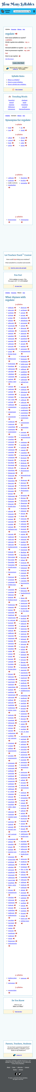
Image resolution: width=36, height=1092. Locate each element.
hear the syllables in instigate (28, 634)
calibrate (11, 178)
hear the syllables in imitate (14, 610)
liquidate (24, 665)
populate (23, 760)
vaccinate (11, 923)
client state (24, 397)
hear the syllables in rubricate (15, 812)
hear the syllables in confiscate (16, 421)
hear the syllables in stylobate (15, 862)
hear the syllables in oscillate (15, 736)
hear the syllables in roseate (27, 800)
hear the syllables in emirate (14, 519)
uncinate (23, 892)
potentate (24, 762)
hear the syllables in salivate (27, 811)
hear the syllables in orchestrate (17, 733)
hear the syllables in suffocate (28, 851)
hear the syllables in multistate (16, 708)
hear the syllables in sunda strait (22, 856)
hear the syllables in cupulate (15, 455)
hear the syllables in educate (14, 511)
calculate (11, 371)
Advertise (20, 1067)
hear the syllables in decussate (16, 465)
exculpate (24, 531)
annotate (23, 333)
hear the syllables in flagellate (28, 555)
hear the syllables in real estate (16, 983)
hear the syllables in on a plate (28, 721)
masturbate (12, 687)
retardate (11, 804)
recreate (23, 782)
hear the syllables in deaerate (15, 460)
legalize (23, 180)
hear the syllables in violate (26, 916)
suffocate (24, 852)
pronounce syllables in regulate (19, 56)
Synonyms (13, 29)
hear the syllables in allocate (15, 328)
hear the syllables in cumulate (15, 452)
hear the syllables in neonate (27, 708)
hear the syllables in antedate (28, 336)
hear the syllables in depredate (16, 481)
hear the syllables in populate (28, 760)
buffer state (24, 364)
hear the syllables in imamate (15, 607)
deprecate (24, 480)
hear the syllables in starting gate (9, 854)
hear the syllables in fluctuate (28, 557)
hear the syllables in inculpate (28, 621)
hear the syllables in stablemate (29, 834)
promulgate (24, 767)
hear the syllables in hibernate (28, 591)
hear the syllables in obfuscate (16, 723)
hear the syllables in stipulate (28, 841)
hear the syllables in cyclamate (16, 457)
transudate (24, 877)
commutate (24, 405)
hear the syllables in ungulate (15, 920)
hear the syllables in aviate (13, 351)
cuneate (23, 450)
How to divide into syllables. (17, 84)
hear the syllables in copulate (15, 437)
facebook (16, 1074)
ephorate (23, 524)
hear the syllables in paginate (28, 739)
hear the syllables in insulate (15, 641)
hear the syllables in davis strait (29, 455)
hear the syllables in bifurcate (28, 356)
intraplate (24, 641)
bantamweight (25, 351)
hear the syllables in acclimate (28, 310)
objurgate (24, 716)
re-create (11, 791)
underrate (11, 913)
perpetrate (24, 754)
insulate (10, 641)
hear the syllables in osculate (27, 729)
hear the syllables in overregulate (9, 993)
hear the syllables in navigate (15, 715)
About (8, 1067)
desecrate (24, 485)
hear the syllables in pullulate (15, 784)
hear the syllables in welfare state (22, 923)
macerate (24, 670)
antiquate (11, 338)
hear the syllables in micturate (16, 697)
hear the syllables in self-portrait (9, 836)
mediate (10, 689)
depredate (11, 481)
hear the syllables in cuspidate (28, 452)
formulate (11, 565)
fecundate (24, 547)
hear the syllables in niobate (27, 711)
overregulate (12, 990)
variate (10, 928)
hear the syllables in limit (13, 143)
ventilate (23, 911)
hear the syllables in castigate (15, 389)
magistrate (24, 672)
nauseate (23, 706)
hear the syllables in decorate (28, 460)
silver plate (24, 826)
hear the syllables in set (24, 127)
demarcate (11, 473)
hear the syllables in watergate (16, 941)
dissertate (24, 503)
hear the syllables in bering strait (9, 356)
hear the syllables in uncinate (28, 892)
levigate (23, 660)
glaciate (23, 575)
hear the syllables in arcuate (27, 344)
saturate (10, 827)
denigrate (11, 475)
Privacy (21, 1069)
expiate (23, 534)
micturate (11, 697)
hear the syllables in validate (15, 925)
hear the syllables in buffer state (29, 364)
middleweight (25, 690)
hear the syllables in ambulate (16, 331)
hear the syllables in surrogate (28, 859)
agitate (23, 326)
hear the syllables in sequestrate (17, 839)
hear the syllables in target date (16, 880)
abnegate (24, 307)
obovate (23, 719)
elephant (24, 100)
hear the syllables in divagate (15, 504)
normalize (24, 183)
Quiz (24, 29)
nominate (11, 720)
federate (11, 552)
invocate (23, 644)
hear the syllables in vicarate (27, 913)
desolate (11, 488)
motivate (24, 701)
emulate (23, 521)
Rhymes (19, 29)
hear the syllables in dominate (28, 508)
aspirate (23, 346)
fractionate (24, 565)
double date (12, 506)
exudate (23, 542)
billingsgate (12, 359)
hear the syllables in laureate (27, 657)
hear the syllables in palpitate (28, 741)
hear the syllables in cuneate (27, 450)
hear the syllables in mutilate (28, 703)
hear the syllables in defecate (15, 468)
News (13, 1067)
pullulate (11, 784)
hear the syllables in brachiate (15, 366)
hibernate (24, 591)
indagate (23, 623)
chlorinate (24, 392)
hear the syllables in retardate (15, 804)
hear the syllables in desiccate (15, 486)
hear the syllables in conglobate (29, 413)
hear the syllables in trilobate (28, 882)
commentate (12, 407)
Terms (15, 1069)
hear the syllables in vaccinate (15, 923)
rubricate (11, 812)
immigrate (24, 603)
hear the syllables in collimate (16, 404)
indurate (23, 626)
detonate (11, 491)
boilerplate (11, 364)
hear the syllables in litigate (14, 674)
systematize (25, 220)
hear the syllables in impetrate (28, 606)
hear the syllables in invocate (27, 644)
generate (23, 573)
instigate (23, 634)
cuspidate (24, 452)
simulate (11, 844)
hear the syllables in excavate (28, 529)
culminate (11, 450)
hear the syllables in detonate (15, 491)
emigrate (24, 519)
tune (9, 130)
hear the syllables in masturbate (17, 687)
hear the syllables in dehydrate (16, 470)
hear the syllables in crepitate (15, 444)
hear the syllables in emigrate (28, 519)
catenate (23, 387)
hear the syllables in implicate (16, 615)
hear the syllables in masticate (28, 678)
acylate (10, 318)
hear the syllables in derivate (27, 483)
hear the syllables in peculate (15, 756)
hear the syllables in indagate (28, 623)
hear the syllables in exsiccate (15, 539)
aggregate (11, 326)
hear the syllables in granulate (16, 589)
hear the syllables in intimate (28, 639)
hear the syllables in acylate (14, 318)
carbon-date (12, 382)
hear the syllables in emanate (15, 516)
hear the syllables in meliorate (28, 685)
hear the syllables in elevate (27, 513)
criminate (24, 442)
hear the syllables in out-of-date (22, 734)
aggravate (24, 323)
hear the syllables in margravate (29, 675)
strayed (24, 107)
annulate (11, 336)
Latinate (11, 661)
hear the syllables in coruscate (16, 442)
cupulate (11, 455)
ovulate (10, 746)
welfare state (25, 921)
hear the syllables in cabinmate (16, 369)
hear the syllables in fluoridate (16, 562)
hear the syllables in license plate (9, 671)
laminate (23, 654)
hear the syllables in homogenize (9, 222)
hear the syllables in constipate (16, 429)
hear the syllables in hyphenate (16, 605)
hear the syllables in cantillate (28, 374)
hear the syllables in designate (28, 488)
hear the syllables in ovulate (14, 746)
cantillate (24, 374)
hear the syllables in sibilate (14, 842)
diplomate (11, 496)
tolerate (23, 874)
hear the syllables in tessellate (16, 882)
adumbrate (24, 320)
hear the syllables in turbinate (28, 887)
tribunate (24, 880)
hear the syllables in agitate (27, 325)
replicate (23, 792)
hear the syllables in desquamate (22, 493)
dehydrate (11, 470)
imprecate (24, 608)
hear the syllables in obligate (15, 725)
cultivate (23, 447)
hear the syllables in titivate (14, 890)
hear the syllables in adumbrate (29, 320)
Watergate (11, 941)
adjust (10, 138)
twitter (19, 1074)
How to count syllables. (15, 82)
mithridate (24, 695)
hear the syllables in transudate (29, 877)
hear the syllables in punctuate (16, 786)
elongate (11, 514)
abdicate (11, 307)
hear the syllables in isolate (26, 649)
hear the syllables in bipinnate (28, 359)
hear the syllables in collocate (28, 402)
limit (9, 143)
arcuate (23, 344)
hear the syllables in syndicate (28, 861)
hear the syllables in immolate (16, 612)
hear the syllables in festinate (15, 554)
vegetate (23, 908)
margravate (24, 675)
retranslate (24, 798)
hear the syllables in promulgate (22, 770)
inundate (11, 648)
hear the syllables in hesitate (15, 597)
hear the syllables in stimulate (16, 857)
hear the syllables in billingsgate (9, 361)
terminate (24, 867)
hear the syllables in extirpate (28, 539)
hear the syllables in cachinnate (29, 366)
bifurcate (24, 356)
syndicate (24, 861)
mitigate (11, 702)
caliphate (11, 374)
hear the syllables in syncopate (16, 875)
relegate (23, 785)
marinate (11, 684)
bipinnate (24, 359)
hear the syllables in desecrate (28, 485)
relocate (10, 797)
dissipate (11, 501)
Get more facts (18, 286)
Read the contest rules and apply (18, 268)
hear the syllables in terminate (28, 867)
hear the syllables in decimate (28, 458)
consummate (25, 422)
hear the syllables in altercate (28, 328)
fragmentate (12, 572)
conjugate (11, 424)
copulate (11, 437)
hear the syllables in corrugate (28, 435)
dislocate (11, 499)
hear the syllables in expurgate (28, 537)
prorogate (24, 772)
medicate (24, 683)
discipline (24, 178)
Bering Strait (12, 354)
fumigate (11, 577)
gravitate (11, 592)
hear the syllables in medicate (28, 683)
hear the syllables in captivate (28, 377)
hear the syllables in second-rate (9, 832)
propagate (11, 781)
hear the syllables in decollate (15, 462)
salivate (23, 811)
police (10, 145)
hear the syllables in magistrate (29, 672)
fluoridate (11, 562)
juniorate (24, 978)
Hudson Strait (12, 600)
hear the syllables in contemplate (9, 434)
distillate (24, 506)
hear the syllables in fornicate (28, 562)
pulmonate (24, 775)
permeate (11, 766)
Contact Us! (19, 1055)
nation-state (12, 710)
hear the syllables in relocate (15, 796)
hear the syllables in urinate (27, 900)
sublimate (11, 864)
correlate (11, 439)
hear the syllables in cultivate (28, 447)
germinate (11, 582)
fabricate (11, 544)
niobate (23, 711)
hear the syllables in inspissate (16, 638)
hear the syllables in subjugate (28, 846)
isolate (23, 649)
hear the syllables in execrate (15, 534)
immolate (11, 612)
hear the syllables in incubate (28, 618)
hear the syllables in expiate (27, 534)
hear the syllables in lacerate (15, 659)
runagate (23, 805)
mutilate (23, 703)
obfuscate (11, 723)
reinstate (11, 794)
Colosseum (11, 109)
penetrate (24, 747)
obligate (11, 725)
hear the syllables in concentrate (9, 419)
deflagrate (24, 465)
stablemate (24, 834)
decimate (24, 458)
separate (23, 821)
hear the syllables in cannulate (16, 376)
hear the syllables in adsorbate (28, 318)
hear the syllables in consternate (22, 420)
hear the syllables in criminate (28, 442)
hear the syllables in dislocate (15, 499)
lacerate (10, 659)
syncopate (11, 875)
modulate (11, 705)
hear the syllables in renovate (15, 799)
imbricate (24, 601)
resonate (23, 795)
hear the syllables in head (12, 127)
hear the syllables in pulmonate (29, 775)
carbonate (24, 379)
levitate (10, 667)
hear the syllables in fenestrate (29, 550)
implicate (11, 615)
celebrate (24, 389)
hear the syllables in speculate (28, 831)
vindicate (11, 936)
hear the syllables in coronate (28, 432)
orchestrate (12, 733)
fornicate (24, 562)
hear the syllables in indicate (15, 630)
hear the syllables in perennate (16, 763)
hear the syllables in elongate (15, 514)
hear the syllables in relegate (27, 785)
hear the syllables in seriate (26, 823)
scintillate (24, 816)
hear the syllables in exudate (27, 542)
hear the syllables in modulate (16, 705)
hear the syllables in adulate (14, 320)
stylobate (11, 862)
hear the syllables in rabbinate (16, 789)
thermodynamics (24, 109)
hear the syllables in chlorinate (29, 392)
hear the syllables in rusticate (28, 808)
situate (10, 847)
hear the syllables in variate (14, 928)
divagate (11, 504)
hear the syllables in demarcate (16, 473)
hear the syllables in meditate (15, 692)
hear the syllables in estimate (28, 526)
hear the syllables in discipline (28, 178)
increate (10, 623)
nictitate (11, 718)
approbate (24, 341)
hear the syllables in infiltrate (15, 633)
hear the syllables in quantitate (29, 777)
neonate (23, 708)
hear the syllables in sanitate (15, 824)
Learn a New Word (18, 63)
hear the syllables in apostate (15, 341)
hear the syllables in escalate (15, 524)
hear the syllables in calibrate (15, 178)
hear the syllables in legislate (15, 664)
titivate (10, 890)
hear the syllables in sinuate (27, 829)
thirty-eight (12, 885)
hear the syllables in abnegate (28, 307)
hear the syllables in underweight (9, 918)
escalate (10, 524)
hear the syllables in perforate (28, 752)
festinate (11, 554)
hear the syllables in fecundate (28, 547)
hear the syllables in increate (15, 623)
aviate (10, 351)
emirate (10, 519)
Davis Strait (24, 455)
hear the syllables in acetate (27, 313)
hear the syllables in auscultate (16, 349)
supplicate (11, 872)
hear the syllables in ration (26, 145)
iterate (10, 656)
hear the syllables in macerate (28, 670)
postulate (11, 773)
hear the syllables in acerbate (15, 313)
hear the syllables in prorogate (28, 772)
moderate (24, 698)
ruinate (23, 803)
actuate (23, 315)
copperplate (24, 427)
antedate (23, 336)
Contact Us (15, 69)
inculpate (24, 621)
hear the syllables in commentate (9, 409)
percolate (24, 749)
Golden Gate (12, 585)
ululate (23, 890)
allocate (10, 328)
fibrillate (23, 552)
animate (10, 333)
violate (23, 916)
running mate (12, 817)
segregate (24, 818)
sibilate (10, 842)
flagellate (24, 555)
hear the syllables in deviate (14, 493)
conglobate (24, 413)
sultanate (11, 870)
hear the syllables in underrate (16, 913)
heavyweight (25, 583)
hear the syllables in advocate (15, 323)
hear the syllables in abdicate (15, 307)
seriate (23, 823)
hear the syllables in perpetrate (29, 754)
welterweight (12, 943)
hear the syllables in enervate (15, 521)
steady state (24, 836)
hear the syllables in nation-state (9, 712)
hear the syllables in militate (15, 700)
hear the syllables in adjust (13, 137)
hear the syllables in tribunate (28, 880)
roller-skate (12, 807)
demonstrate (25, 470)
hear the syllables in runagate (28, 805)
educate (10, 511)
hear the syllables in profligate (16, 778)
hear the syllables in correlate (15, 439)
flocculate (11, 560)
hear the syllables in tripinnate (16, 902)
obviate (10, 728)
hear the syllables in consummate (22, 425)
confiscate (11, 421)
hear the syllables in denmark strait (22, 478)
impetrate (24, 606)
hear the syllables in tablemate (16, 877)
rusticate (23, 808)
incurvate (11, 628)
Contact (27, 1067)
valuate (23, 905)
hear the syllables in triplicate (28, 885)
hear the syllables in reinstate (15, 794)
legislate (11, 664)
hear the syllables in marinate (15, 684)
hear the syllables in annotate (28, 333)
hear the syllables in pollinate (15, 771)
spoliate (10, 849)
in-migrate (11, 620)
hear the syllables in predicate (15, 776)
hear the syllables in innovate (15, 636)
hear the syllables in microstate (29, 688)
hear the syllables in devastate (28, 495)
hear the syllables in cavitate (15, 392)
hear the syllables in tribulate (15, 897)
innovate (11, 636)
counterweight (25, 437)
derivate (23, 483)
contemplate (12, 432)
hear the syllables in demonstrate (22, 473)
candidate (24, 372)
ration (23, 145)
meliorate (24, 685)
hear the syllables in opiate (26, 724)
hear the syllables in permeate (16, 765)
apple (24, 102)
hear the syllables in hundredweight (22, 595)
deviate (10, 493)
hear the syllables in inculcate (15, 625)
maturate (24, 680)
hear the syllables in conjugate (16, 424)
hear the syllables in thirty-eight (9, 887)
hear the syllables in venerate (15, 930)
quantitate (24, 777)
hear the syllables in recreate (27, 782)
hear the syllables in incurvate (15, 628)
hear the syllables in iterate (14, 656)
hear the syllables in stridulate (28, 844)
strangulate (12, 859)
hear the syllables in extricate (15, 542)
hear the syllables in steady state (22, 839)
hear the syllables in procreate (28, 765)
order (22, 143)
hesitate (10, 597)
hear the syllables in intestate (15, 643)
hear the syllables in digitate (27, 498)
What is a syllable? (14, 80)
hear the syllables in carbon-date (9, 384)
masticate (24, 678)
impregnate (12, 617)
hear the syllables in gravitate (15, 592)
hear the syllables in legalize (27, 180)
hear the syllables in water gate (29, 918)
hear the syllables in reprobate (16, 802)
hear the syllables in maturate (28, 680)
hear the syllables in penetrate (28, 747)
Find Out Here (18, 1011)
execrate (11, 534)
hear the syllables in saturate (15, 827)
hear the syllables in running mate (9, 819)
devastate (24, 495)
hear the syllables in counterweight (22, 440)
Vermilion (24, 105)
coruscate (11, 442)
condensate (24, 410)
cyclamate (11, 457)
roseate (23, 800)
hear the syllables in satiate (26, 813)
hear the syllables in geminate (16, 579)
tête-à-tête (24, 869)
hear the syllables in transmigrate (9, 895)
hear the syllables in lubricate (15, 677)
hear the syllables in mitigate (15, 702)
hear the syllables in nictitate (15, 717)
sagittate (11, 822)
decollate (11, 462)
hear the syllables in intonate (15, 646)
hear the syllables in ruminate (15, 814)
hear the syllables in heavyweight (22, 585)
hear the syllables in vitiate (14, 938)
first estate (11, 557)
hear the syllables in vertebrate (16, 933)
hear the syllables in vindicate (15, 936)
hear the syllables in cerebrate (15, 394)
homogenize (12, 220)
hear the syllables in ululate (27, 890)
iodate (10, 651)
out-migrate (12, 738)
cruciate (10, 447)
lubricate (11, 677)
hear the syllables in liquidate (28, 665)
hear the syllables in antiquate (16, 338)
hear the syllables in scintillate (28, 816)
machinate (11, 679)
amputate (24, 331)
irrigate (23, 647)
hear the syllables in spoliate (15, 849)
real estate (11, 983)
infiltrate (11, 633)
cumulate (11, 452)
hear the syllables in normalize (29, 183)
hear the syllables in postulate (16, 773)
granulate (11, 589)
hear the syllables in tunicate (15, 905)
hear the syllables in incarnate (28, 616)
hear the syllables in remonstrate (22, 790)
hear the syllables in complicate (29, 407)
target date (11, 880)
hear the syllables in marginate (16, 682)
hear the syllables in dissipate (15, 501)
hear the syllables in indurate (27, 626)
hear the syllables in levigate (27, 660)
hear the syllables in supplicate (16, 872)
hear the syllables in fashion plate (9, 980)
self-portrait (12, 834)
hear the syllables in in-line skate (22, 613)
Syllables (7, 115)
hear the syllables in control (14, 140)
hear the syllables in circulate (28, 395)
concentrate (12, 417)
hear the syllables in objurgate (28, 716)
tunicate (10, 905)
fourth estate (12, 567)
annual (11, 102)
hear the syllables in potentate (28, 762)
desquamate (25, 490)
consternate (24, 418)
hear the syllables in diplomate (16, 496)
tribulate (11, 897)
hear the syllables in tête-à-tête (29, 869)
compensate (12, 412)
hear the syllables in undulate (28, 898)
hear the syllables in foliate (26, 560)
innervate (24, 629)
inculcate (11, 625)
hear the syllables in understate (29, 895)
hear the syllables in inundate (15, 648)
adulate (10, 320)
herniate (23, 588)
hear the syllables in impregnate (17, 617)
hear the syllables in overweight (29, 736)
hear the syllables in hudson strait (9, 602)
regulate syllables (16, 33)
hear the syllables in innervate (28, 629)
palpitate (24, 742)
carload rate (24, 382)
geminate (11, 579)
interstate (24, 636)
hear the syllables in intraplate (28, 641)
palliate (10, 748)
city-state (11, 399)
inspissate (11, 638)
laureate (23, 657)
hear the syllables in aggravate (28, 323)
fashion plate (12, 978)
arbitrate (11, 344)
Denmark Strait (25, 475)
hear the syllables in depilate (15, 478)
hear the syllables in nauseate (28, 706)
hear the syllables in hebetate (15, 595)
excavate (23, 529)
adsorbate (24, 318)
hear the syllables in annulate (15, 336)
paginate (23, 739)
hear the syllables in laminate (28, 654)
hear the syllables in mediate (15, 689)
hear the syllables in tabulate (27, 864)
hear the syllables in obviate (14, 728)
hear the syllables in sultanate (15, 870)
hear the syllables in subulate (15, 867)
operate (10, 730)
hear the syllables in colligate (28, 400)
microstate (24, 688)
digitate (23, 498)
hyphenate (11, 605)
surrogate (24, 859)
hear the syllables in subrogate (28, 849)
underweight (12, 915)
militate (10, 700)
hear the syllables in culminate (16, 450)
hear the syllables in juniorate (28, 978)
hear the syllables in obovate (27, 719)
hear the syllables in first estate (16, 557)
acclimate (24, 310)
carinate (10, 386)
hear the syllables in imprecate (28, 608)
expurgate (24, 537)
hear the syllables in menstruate (17, 695)
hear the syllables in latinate (15, 661)
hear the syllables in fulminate (28, 568)
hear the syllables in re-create (15, 791)
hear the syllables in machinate (16, 679)
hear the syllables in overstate (15, 743)
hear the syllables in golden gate (9, 587)
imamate (11, 607)
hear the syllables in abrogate (15, 310)
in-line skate (25, 611)
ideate (23, 598)
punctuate (11, 786)
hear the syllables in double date (9, 509)
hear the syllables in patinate (27, 744)
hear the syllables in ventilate (28, 911)
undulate (23, 898)
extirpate (24, 539)
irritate (10, 654)
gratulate (24, 581)
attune (23, 138)
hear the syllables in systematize (22, 222)
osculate (23, 729)
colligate (23, 400)
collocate (24, 402)
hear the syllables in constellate (17, 427)
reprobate (11, 802)
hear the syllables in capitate (15, 379)
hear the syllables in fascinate (28, 544)
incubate (23, 618)
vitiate (10, 938)
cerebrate (11, 394)
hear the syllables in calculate (15, 371)
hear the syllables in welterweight (9, 946)
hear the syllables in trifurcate (16, 900)
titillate (23, 872)
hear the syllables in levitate (14, 667)
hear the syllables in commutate (29, 405)
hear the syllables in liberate (27, 662)
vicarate (23, 913)
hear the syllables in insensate (28, 631)
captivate (24, 377)
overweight (24, 736)
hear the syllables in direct (26, 140)
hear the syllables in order (25, 143)
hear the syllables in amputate (28, 331)
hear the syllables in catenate (27, 387)
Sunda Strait (25, 854)
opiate (23, 724)
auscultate (11, 349)
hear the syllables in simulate (15, 844)
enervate (11, 522)
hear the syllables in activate (15, 315)
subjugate (24, 846)
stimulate (11, 857)
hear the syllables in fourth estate (9, 569)
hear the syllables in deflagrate (29, 465)
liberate (23, 662)
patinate (23, 744)
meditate (11, 692)
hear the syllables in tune (12, 130)
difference (11, 107)
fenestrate (24, 550)
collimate (11, 404)
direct (22, 140)
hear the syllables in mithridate (29, 695)
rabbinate (11, 789)
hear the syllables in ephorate (28, 524)
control (10, 140)
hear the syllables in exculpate (28, 531)
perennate (11, 763)
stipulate (23, 841)
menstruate (12, 695)
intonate (11, 646)
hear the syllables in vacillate (27, 903)
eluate (23, 516)
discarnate (24, 500)
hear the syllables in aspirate (27, 346)
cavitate (10, 392)
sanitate (10, 824)
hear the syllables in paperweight (9, 753)
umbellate (11, 910)
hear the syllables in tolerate (27, 874)
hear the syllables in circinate (15, 397)
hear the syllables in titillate (27, 872)
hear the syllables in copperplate (22, 430)
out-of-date (25, 731)
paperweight (12, 751)
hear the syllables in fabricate (15, 544)
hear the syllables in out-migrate (9, 740)
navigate (11, 715)
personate (11, 768)
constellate (11, 427)
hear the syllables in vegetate (28, 908)
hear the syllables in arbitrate (15, 344)
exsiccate (11, 539)
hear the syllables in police (13, 145)
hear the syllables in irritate (14, 654)
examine (11, 105)
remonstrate (25, 788)
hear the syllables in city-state (16, 399)
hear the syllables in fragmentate (9, 574)
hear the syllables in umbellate (16, 910)
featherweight (12, 547)
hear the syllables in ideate (26, 598)
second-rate (12, 829)
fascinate (24, 544)
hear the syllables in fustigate (28, 570)
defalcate (24, 463)
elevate (23, 513)
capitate (10, 379)
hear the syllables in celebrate (28, 389)
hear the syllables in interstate (28, 636)
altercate (23, 328)
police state (24, 757)
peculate (11, 756)
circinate (11, 397)
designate (24, 488)
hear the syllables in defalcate (28, 463)
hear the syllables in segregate (28, 818)
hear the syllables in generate (28, 573)
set (22, 128)
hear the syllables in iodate (13, 651)
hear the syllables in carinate (15, 386)
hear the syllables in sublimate (16, 864)
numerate (24, 713)
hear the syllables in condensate (29, 410)
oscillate (11, 736)
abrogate (11, 310)
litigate (10, 674)
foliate (23, 560)
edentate (23, 511)
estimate (23, 526)
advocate (11, 323)
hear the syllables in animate (15, 333)
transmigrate (12, 892)
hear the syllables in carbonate (28, 379)
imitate (10, 610)
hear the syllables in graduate (15, 180)
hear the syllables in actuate (27, 315)
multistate (11, 708)
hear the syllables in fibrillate (28, 552)
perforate (24, 752)
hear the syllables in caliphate (15, 374)
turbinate (24, 887)
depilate (10, 478)
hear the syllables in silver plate (29, 826)
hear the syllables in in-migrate (17, 620)
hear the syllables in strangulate (17, 859)
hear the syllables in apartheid (28, 338)
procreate (24, 765)
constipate (11, 429)
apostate (11, 341)
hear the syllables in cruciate (15, 447)
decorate (23, 460)
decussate (11, 465)
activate (10, 315)
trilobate (23, 882)
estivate (10, 527)
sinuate (23, 829)
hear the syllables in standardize (9, 187)
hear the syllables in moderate (28, 698)
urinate (23, 900)
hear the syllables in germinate (16, 582)
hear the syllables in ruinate (27, 803)
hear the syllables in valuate (27, 905)
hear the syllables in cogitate (15, 402)
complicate (24, 407)
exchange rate (12, 529)
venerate (11, 931)
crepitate (11, 444)
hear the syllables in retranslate (29, 798)
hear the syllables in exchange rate (9, 531)
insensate (24, 631)
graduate (11, 180)
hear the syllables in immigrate (29, 603)
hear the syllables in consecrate (29, 415)
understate (24, 895)
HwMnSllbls (18, 4)
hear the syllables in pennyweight (9, 760)
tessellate (11, 883)
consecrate (24, 415)
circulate (23, 395)
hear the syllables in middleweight (22, 693)
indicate (10, 630)
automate (24, 349)
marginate (11, 682)
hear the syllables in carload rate (22, 384)
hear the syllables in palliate (14, 748)
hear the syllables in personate (16, 768)
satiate (23, 813)
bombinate (24, 361)
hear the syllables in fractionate (29, 565)
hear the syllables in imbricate (28, 600)
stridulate (24, 844)
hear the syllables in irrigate (27, 647)
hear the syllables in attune (26, 137)
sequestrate (12, 839)
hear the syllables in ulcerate (15, 908)
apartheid (24, 338)
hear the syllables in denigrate (16, 475)
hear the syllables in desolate (15, 488)
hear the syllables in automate (28, 349)
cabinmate (11, 369)
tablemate (11, 877)
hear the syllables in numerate (28, 713)
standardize (12, 185)
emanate (11, 516)
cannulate (11, 376)
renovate (11, 799)
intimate (23, 639)
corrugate (24, 435)
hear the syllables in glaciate (27, 575)
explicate (11, 537)
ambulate (11, 331)
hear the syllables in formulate (16, 565)
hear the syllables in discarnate (29, 500)
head (9, 128)
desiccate (11, 486)
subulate (11, 867)
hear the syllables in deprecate (28, 480)
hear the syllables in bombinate (29, 361)
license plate (12, 669)
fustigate (24, 570)
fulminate (24, 568)
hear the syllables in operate (14, 730)
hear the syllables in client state (29, 397)
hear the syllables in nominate (16, 720)
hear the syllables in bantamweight (22, 354)
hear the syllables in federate (15, 552)
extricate (11, 542)
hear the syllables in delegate (28, 468)
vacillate (23, 903)
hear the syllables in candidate (28, 372)
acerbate (11, 313)
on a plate (24, 721)
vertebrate (11, 933)
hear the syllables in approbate (29, 341)
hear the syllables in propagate (16, 781)
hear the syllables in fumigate (15, 577)
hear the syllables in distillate (28, 506)
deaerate (11, 460)
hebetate (11, 595)
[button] (29, 11)
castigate (11, 389)
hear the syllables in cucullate (28, 445)
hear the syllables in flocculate (16, 560)
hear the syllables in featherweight (9, 549)
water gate (24, 918)
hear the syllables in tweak (26, 130)
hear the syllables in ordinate (27, 726)
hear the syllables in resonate (28, 795)
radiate (23, 780)
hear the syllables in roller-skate (9, 809)
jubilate (23, 652)
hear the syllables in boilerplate (17, 363)
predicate (11, 776)
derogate (11, 483)
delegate (23, 468)
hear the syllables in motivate (28, 701)
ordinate (23, 726)
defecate (11, 468)
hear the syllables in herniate (27, 588)
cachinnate (24, 366)
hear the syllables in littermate (29, 667)
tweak (23, 130)
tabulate (23, 864)
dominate (24, 508)
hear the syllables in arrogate (15, 346)
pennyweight (12, 758)
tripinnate (11, 902)
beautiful (11, 100)
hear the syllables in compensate (9, 414)
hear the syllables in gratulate (28, 581)
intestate (11, 643)
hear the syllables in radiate (27, 780)
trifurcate (11, 900)
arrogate (11, 346)
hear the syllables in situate (14, 847)
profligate (11, 778)
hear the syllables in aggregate (16, 325)
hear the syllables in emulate (27, 521)
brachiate (11, 366)
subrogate (24, 849)
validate (10, 925)
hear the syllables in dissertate (28, 503)
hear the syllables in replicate (28, 792)
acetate (23, 313)
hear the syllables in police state (29, 757)
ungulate (11, 920)
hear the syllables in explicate (15, 537)
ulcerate (10, 908)
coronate (23, 432)
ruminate (11, 814)
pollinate (11, 771)
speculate (24, 831)
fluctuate (23, 557)
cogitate (10, 402)
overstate (11, 743)
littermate (24, 667)
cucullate (24, 445)
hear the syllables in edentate (28, 511)
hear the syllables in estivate (15, 527)
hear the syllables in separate (27, 821)
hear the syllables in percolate (28, 749)
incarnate (24, 616)
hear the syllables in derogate (15, 483)
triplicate (24, 885)
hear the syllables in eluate (26, 516)
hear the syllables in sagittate (15, 822)
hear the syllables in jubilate (27, 652)
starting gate (12, 852)
